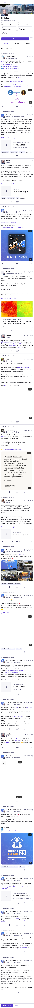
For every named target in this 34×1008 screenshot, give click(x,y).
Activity (6, 43)
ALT (30, 102)
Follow (15, 39)
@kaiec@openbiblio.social (7, 20)
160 (11, 24)
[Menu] (31, 38)
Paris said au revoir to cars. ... (9, 298)
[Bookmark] (24, 107)
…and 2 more (29, 866)
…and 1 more (29, 152)
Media (17, 43)
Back (4, 2)
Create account (7, 1006)
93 (2, 24)
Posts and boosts (6, 49)
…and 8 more (26, 648)
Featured (28, 43)
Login (16, 1006)
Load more (17, 997)
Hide (30, 90)
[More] (32, 107)
